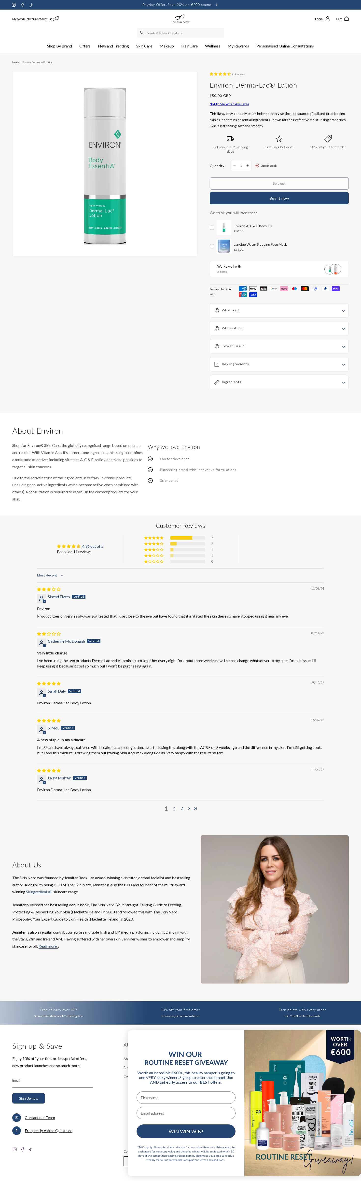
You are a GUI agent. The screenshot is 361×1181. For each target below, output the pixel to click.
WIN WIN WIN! (186, 1131)
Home (15, 62)
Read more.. (48, 946)
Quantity (217, 166)
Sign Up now (28, 1098)
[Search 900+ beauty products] (142, 33)
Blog (127, 1067)
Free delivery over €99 (58, 1010)
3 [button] (182, 808)
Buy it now (279, 198)
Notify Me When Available (229, 104)
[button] (59, 46)
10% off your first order (180, 1010)
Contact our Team (40, 1117)
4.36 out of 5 (92, 546)
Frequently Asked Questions (48, 1130)
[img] (49, 589)
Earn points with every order (302, 1010)
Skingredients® (39, 891)
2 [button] (174, 808)
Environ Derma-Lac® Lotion (37, 62)
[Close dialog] (349, 1039)
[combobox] (180, 33)
